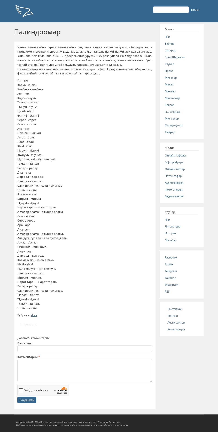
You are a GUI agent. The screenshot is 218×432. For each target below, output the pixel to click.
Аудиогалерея (174, 183)
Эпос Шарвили (175, 57)
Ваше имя (24, 343)
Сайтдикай (174, 309)
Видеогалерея (174, 196)
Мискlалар (172, 118)
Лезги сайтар (176, 322)
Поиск (195, 10)
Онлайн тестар (175, 169)
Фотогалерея (173, 189)
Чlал (34, 315)
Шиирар (170, 50)
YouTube (170, 278)
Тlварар (170, 132)
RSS (167, 291)
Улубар (169, 64)
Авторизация (176, 329)
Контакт (172, 316)
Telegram (171, 271)
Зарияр (170, 43)
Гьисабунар (172, 112)
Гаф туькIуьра (174, 162)
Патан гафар (173, 176)
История (170, 233)
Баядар (169, 105)
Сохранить (27, 400)
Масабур (171, 240)
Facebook (171, 257)
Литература (173, 226)
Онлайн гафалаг (175, 155)
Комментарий (27, 357)
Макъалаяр (172, 98)
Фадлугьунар (173, 125)
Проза (169, 71)
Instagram (171, 285)
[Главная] (24, 11)
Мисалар (171, 78)
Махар (169, 84)
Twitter (169, 264)
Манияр (170, 91)
